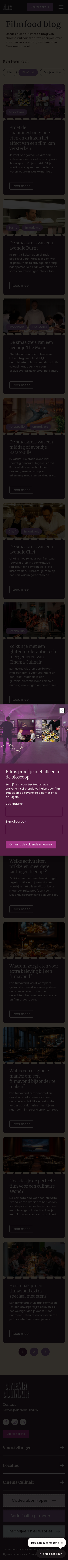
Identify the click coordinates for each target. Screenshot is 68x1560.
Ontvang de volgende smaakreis (31, 844)
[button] (62, 710)
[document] (34, 780)
